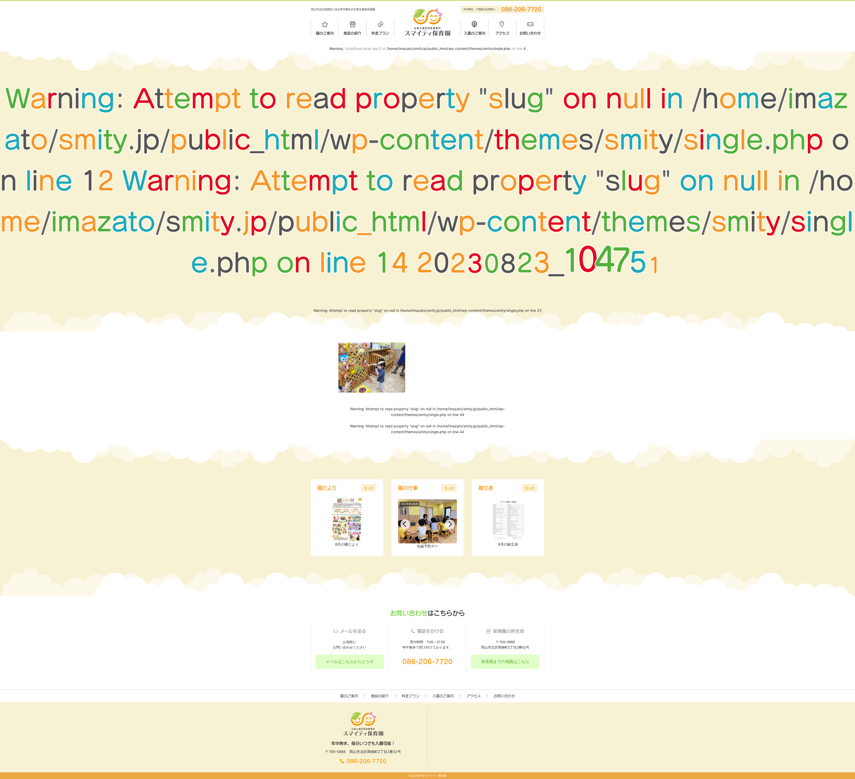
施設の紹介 (352, 33)
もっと (368, 488)
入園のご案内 (474, 33)
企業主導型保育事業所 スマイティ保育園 (427, 22)
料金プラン (380, 33)
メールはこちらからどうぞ (350, 661)
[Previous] (405, 524)
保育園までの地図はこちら (505, 661)
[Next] (450, 524)
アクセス (502, 33)
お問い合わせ (530, 33)
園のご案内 (325, 33)
